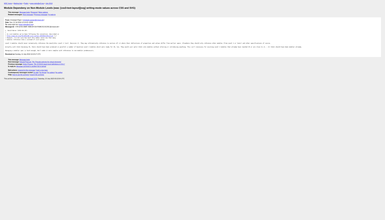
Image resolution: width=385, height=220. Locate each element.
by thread (43, 72)
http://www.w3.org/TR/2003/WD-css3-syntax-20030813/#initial (30, 36)
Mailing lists (18, 3)
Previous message (40, 14)
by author (59, 72)
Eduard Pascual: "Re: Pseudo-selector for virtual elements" (40, 62)
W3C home (8, 3)
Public (26, 3)
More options (43, 12)
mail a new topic (42, 70)
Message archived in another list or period (31, 66)
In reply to (52, 14)
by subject (51, 72)
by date (36, 72)
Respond (34, 12)
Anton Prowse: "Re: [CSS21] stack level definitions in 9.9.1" (44, 64)
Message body (24, 12)
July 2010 (49, 3)
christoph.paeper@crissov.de (33, 20)
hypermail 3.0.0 (31, 78)
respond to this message (26, 70)
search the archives (37, 75)
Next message (28, 14)
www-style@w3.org (37, 3)
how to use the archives (20, 75)
